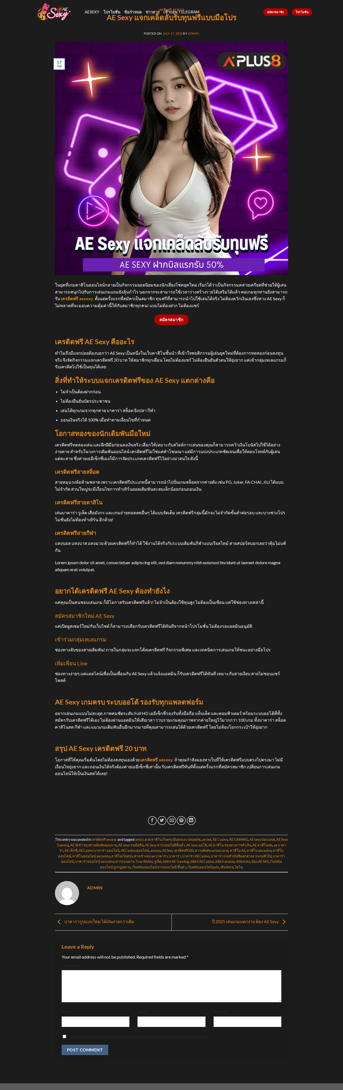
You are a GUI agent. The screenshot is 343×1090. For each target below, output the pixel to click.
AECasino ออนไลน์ (135, 850)
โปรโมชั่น (112, 12)
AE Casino (220, 839)
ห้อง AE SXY (260, 861)
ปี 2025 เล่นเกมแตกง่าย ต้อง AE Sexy (245, 921)
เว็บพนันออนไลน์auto (203, 867)
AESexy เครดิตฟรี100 (177, 850)
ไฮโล (239, 867)
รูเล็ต (157, 861)
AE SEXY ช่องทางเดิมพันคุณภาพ (93, 845)
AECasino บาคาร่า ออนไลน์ (99, 850)
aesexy (92, 12)
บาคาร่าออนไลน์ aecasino (94, 861)
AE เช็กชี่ (71, 850)
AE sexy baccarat (262, 839)
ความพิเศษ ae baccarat (212, 850)
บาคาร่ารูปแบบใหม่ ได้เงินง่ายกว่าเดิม (99, 921)
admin (193, 33)
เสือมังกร (226, 867)
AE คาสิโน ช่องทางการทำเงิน (229, 845)
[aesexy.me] (54, 12)
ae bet (206, 839)
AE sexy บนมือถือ (131, 845)
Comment (72, 965)
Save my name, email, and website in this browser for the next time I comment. (140, 1036)
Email (143, 1012)
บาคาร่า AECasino (196, 856)
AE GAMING (238, 839)
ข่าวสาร (153, 12)
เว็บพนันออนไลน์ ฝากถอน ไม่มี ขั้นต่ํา (159, 867)
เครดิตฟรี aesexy (77, 298)
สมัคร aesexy (225, 861)
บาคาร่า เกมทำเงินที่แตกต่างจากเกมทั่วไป (241, 856)
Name (68, 1012)
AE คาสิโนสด (262, 845)
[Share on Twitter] (162, 820)
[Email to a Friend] (171, 820)
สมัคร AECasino (202, 861)
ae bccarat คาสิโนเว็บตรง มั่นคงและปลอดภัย (168, 839)
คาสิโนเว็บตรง (122, 856)
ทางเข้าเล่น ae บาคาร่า (150, 856)
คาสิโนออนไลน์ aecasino (91, 856)
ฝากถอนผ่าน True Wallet (134, 861)
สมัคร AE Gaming (176, 861)
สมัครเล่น (243, 861)
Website (221, 1012)
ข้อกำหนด (133, 12)
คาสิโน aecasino (259, 850)
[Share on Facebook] (152, 820)
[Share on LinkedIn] (191, 820)
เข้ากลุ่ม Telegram (181, 12)
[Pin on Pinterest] (181, 820)
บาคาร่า (175, 856)
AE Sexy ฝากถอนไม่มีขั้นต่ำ (165, 845)
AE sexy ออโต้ (196, 845)
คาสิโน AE (237, 850)
